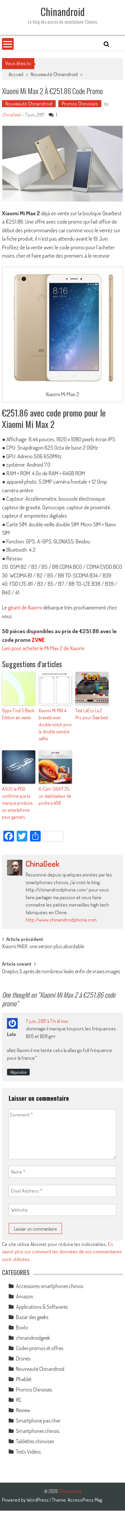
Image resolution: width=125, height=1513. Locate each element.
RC (18, 1400)
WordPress (38, 1500)
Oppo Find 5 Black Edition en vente (18, 714)
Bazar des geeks (32, 1317)
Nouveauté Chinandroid (54, 74)
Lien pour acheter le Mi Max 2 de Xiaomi (43, 648)
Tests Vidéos (28, 1451)
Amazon (24, 1296)
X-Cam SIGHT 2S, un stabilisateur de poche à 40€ (55, 796)
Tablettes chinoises (35, 1441)
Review (23, 1410)
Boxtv (22, 1327)
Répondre (18, 1072)
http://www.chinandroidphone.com (61, 920)
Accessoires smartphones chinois (49, 1286)
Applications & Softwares (42, 1306)
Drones (23, 1358)
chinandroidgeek (33, 1337)
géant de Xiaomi (25, 607)
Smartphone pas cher (38, 1420)
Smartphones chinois (37, 1431)
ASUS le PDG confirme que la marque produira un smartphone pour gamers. (17, 803)
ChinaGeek (11, 114)
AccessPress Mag (85, 1500)
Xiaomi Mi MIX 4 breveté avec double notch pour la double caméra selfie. (55, 724)
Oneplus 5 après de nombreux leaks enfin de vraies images (61, 972)
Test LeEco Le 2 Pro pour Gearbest (91, 714)
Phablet (24, 1379)
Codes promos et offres (39, 1348)
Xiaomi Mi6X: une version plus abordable (43, 947)
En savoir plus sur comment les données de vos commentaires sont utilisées (62, 1251)
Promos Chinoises (80, 103)
